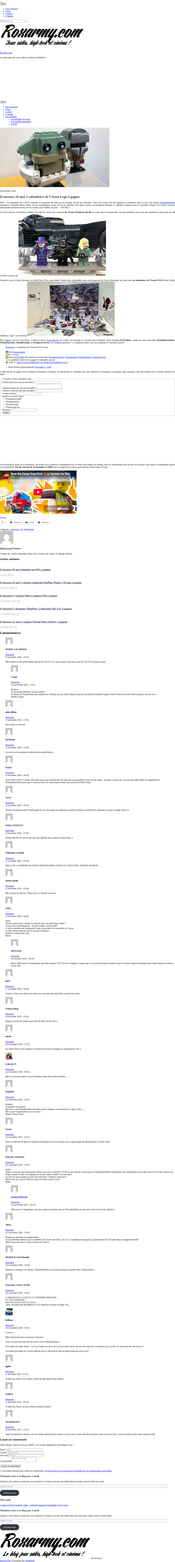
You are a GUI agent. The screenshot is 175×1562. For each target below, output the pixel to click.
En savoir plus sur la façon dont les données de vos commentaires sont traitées (78, 1471)
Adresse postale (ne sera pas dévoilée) (19, 388)
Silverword (29, 529)
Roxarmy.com (6, 53)
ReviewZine (5, 1561)
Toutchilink (52, 1505)
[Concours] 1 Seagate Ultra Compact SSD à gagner (28, 595)
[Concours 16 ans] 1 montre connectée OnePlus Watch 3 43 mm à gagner (41, 582)
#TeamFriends (71, 357)
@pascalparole (52, 340)
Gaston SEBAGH (19, 1197)
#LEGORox (19, 357)
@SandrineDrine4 (167, 202)
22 (16, 627)
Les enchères (11, 117)
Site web (4, 1455)
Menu (3, 4)
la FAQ (14, 124)
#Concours (10, 347)
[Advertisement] (87, 80)
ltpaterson (42, 1505)
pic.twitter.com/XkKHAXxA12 (54, 362)
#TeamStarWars (84, 357)
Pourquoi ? (7, 410)
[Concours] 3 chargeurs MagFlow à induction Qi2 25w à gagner (36, 608)
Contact (8, 13)
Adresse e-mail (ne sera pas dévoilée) (19, 390)
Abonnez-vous (9, 1493)
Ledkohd (33, 1505)
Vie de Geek (62, 1505)
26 (22, 529)
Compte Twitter (9, 393)
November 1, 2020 (43, 367)
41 (16, 588)
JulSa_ (26, 1505)
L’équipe (9, 16)
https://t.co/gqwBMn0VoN (28, 362)
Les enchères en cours (20, 119)
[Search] (27, 21)
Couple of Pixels (7, 1505)
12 (18, 614)
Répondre (9, 654)
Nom (2, 1450)
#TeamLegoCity (99, 357)
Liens (7, 11)
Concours (15, 529)
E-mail (3, 1452)
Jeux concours (11, 9)
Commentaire (6, 1461)
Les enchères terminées (21, 121)
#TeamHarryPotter (56, 357)
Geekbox (19, 1505)
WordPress (30, 1561)
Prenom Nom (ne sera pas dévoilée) (18, 382)
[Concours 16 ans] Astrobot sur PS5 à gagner (25, 569)
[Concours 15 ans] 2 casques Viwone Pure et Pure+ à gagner (33, 621)
